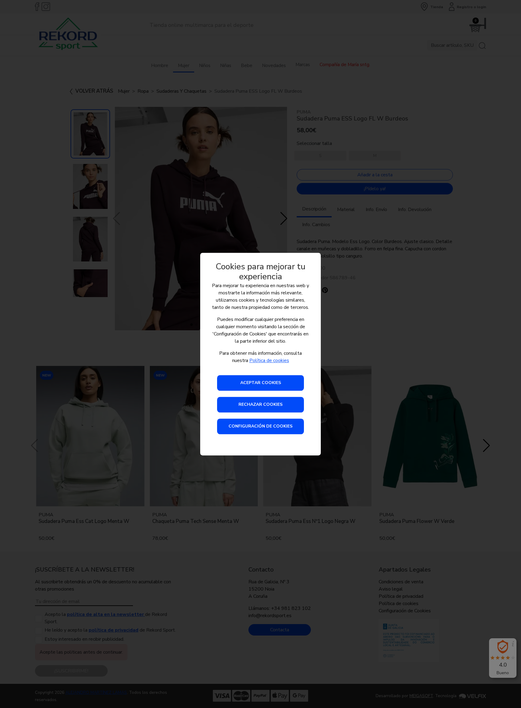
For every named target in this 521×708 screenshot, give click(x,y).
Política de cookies (269, 360)
